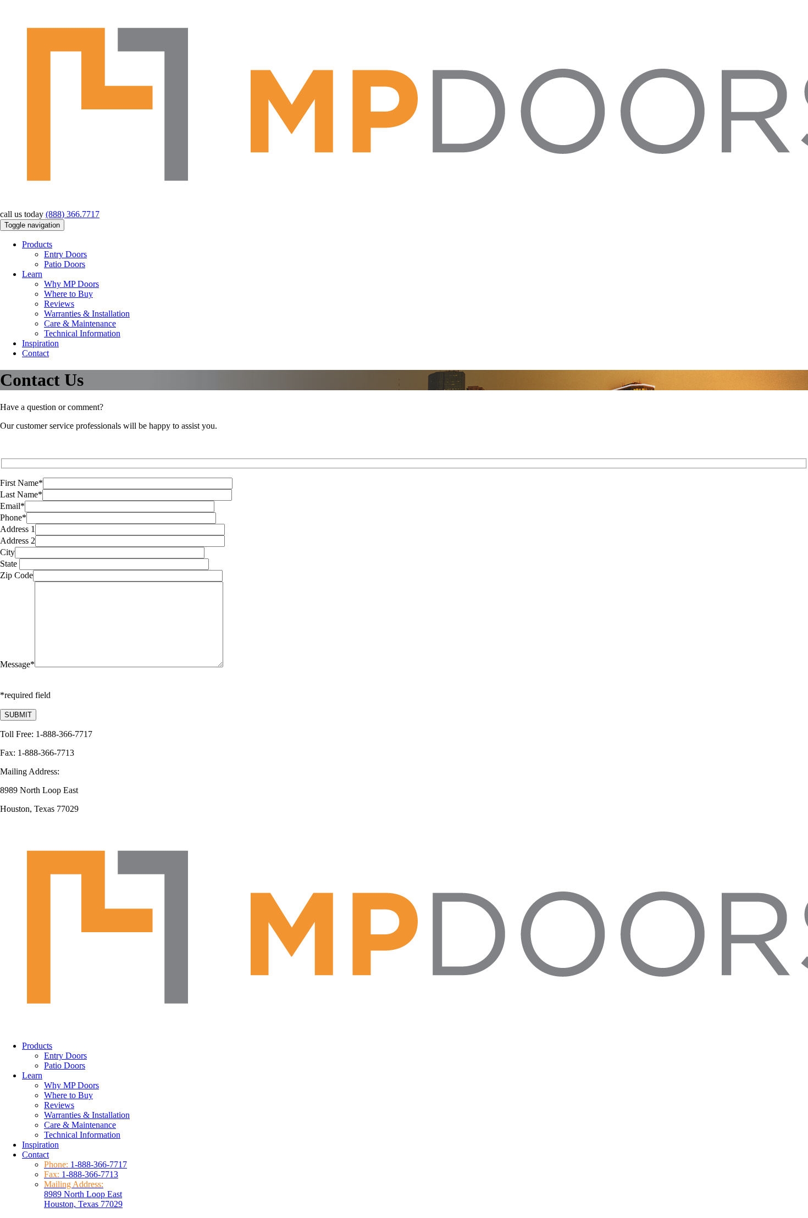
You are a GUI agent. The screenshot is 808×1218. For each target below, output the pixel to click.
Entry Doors (65, 254)
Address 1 (17, 529)
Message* (17, 664)
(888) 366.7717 (72, 214)
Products (37, 244)
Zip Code (16, 575)
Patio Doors (64, 264)
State (9, 563)
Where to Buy (68, 293)
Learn (32, 274)
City (7, 552)
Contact (35, 353)
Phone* (13, 517)
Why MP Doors (71, 284)
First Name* (21, 483)
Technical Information (82, 333)
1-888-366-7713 (90, 1174)
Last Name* (21, 494)
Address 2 (17, 540)
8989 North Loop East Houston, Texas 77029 (83, 1194)
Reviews (59, 303)
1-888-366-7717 (98, 1164)
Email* (12, 506)
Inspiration (40, 343)
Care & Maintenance (80, 323)
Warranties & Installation (87, 313)
